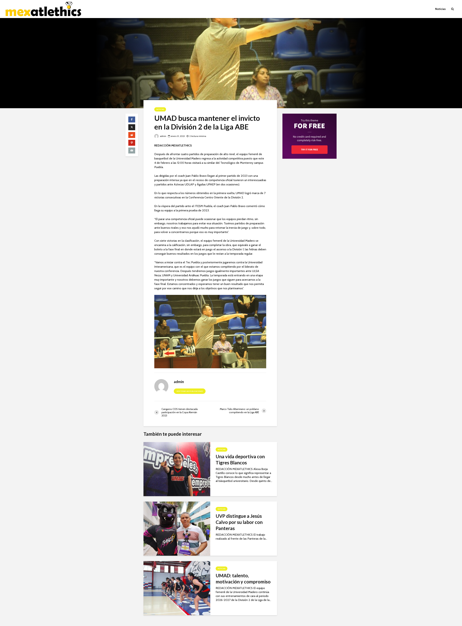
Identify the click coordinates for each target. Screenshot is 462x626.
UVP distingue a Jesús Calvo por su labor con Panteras (239, 522)
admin (162, 136)
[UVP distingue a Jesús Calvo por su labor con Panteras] (176, 528)
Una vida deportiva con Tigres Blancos (240, 459)
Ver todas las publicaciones (189, 391)
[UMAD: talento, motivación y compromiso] (176, 588)
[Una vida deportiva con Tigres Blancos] (176, 469)
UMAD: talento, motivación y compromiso (243, 579)
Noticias (440, 9)
